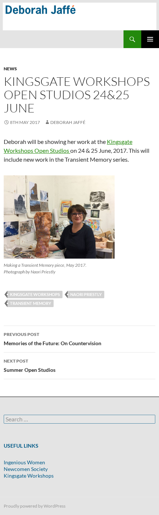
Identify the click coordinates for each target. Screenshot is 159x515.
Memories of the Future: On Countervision (52, 338)
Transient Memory (30, 303)
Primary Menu (150, 39)
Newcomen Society (26, 469)
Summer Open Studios (29, 365)
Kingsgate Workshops (35, 294)
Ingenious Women (24, 462)
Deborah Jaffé (67, 122)
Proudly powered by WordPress (34, 506)
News (10, 68)
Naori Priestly (86, 294)
